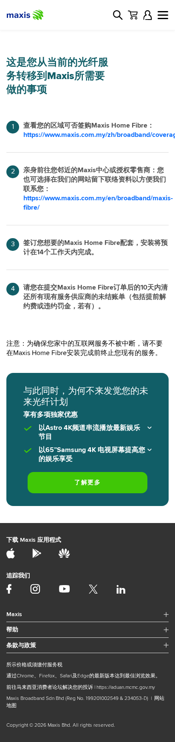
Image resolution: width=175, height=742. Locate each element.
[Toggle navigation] (163, 15)
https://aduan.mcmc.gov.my (125, 687)
